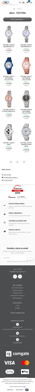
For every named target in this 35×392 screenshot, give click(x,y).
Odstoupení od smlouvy (17, 295)
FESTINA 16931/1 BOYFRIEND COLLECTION (9, 78)
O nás (17, 305)
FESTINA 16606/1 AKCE (9, 143)
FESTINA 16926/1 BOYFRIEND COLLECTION (26, 78)
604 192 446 (7, 175)
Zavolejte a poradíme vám (18, 221)
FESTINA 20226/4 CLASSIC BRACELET (8, 110)
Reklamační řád (17, 293)
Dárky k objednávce (15, 213)
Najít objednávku (17, 298)
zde (24, 386)
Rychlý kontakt (8, 180)
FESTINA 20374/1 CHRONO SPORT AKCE (26, 144)
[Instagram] (20, 277)
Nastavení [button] (10, 389)
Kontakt (17, 308)
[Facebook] (15, 277)
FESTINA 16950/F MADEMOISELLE (26, 45)
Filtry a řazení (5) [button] (16, 19)
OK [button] (27, 389)
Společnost (17, 303)
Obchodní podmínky (17, 288)
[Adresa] (17, 324)
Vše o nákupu (17, 285)
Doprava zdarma (14, 230)
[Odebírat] (30, 258)
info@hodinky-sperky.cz (11, 177)
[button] (10, 162)
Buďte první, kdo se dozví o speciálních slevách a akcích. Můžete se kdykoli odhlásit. (17, 252)
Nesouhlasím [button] (19, 389)
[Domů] (5, 2)
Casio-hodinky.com (17, 313)
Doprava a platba (17, 290)
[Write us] (17, 339)
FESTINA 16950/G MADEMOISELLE (9, 45)
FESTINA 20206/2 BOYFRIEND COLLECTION (26, 111)
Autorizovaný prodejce (16, 203)
